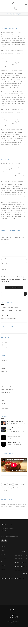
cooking (16, 484)
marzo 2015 (5, 342)
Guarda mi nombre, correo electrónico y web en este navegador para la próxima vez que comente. (13, 279)
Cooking (4, 360)
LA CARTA (5, 403)
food (9, 487)
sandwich (4, 491)
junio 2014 (5, 345)
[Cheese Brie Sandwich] (4, 437)
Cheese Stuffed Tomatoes (9, 318)
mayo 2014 (5, 347)
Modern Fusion (6, 363)
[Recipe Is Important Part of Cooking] (4, 429)
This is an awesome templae (13, 50)
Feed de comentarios (8, 389)
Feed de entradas (7, 387)
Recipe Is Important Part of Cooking (12, 310)
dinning (4, 487)
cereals (4, 484)
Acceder (4, 384)
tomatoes (11, 491)
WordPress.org (6, 392)
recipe (15, 487)
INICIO (4, 400)
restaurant (21, 487)
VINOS (4, 406)
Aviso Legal (14, 622)
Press (3, 368)
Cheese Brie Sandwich (8, 313)
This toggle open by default (12, 32)
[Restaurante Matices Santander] (14, 6)
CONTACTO (5, 408)
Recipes (4, 371)
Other (3, 366)
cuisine (22, 484)
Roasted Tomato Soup (8, 315)
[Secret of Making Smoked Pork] (4, 423)
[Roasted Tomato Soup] (4, 444)
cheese (10, 484)
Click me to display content (12, 71)
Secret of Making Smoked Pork (11, 307)
